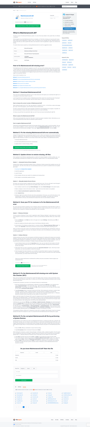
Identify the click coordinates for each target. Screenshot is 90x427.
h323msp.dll (69, 62)
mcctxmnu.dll (35, 397)
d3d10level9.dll (65, 59)
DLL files (29, 2)
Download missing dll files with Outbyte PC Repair (25, 147)
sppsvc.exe (71, 50)
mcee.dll (49, 393)
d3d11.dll (74, 67)
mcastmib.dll (35, 393)
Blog (76, 2)
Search (76, 6)
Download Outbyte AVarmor (23, 265)
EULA (35, 150)
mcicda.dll (65, 400)
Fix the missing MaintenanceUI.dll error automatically (26, 79)
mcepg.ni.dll (50, 397)
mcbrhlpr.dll (34, 395)
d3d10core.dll (64, 64)
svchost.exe (64, 40)
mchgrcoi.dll (65, 397)
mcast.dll (19, 402)
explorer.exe (70, 40)
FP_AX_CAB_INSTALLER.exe (67, 45)
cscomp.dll (64, 67)
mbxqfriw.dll (19, 397)
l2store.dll (64, 62)
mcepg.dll (50, 395)
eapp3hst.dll (70, 64)
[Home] (17, 2)
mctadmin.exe (64, 50)
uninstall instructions (31, 150)
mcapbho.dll (19, 398)
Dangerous (22, 352)
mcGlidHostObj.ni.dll (67, 395)
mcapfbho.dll (19, 400)
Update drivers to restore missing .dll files (24, 81)
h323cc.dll (69, 67)
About (72, 2)
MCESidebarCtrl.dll (52, 398)
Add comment (23, 380)
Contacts (67, 2)
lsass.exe (69, 42)
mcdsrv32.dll (35, 400)
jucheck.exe (64, 42)
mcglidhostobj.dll (67, 393)
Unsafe (37, 352)
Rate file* (17, 368)
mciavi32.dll (65, 398)
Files (17, 10)
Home (14, 10)
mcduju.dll (34, 402)
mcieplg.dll (65, 402)
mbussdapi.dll (20, 395)
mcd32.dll (34, 398)
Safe (51, 352)
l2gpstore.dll (71, 59)
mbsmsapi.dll (19, 393)
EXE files (34, 2)
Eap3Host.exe (64, 47)
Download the (23, 169)
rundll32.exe (64, 52)
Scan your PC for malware (21, 83)
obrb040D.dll (64, 69)
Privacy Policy (38, 150)
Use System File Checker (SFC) (22, 85)
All (15, 386)
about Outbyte (26, 150)
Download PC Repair (68, 28)
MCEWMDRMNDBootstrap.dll (53, 402)
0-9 (19, 6)
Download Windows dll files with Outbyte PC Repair (28, 25)
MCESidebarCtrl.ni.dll (52, 400)
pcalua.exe (70, 47)
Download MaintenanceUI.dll (21, 77)
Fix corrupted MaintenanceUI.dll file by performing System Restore (29, 87)
